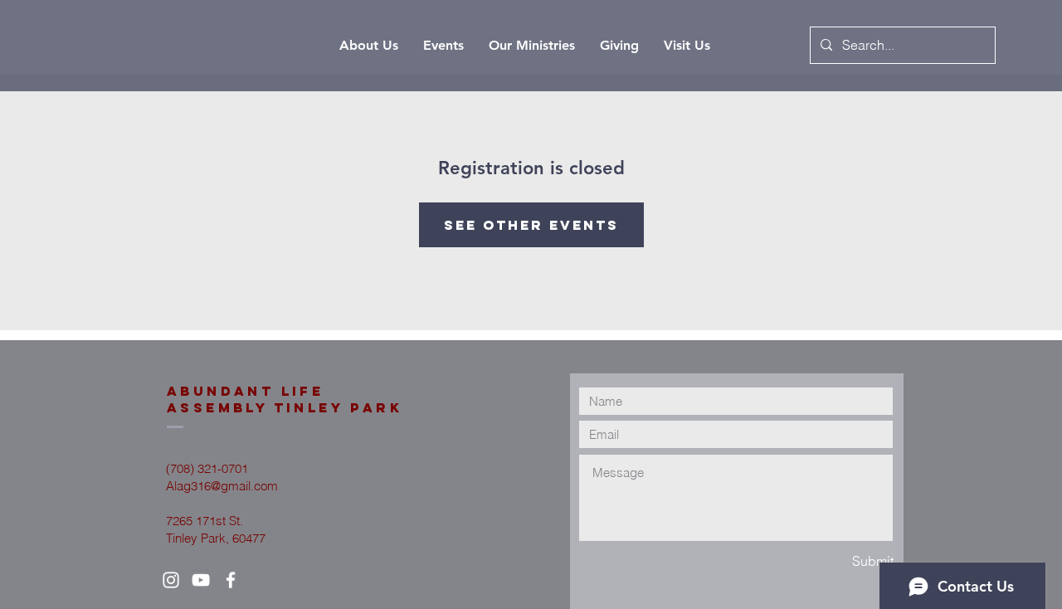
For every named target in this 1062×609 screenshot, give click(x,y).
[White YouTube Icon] (201, 580)
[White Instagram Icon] (171, 580)
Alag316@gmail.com (222, 486)
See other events (531, 225)
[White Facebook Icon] (230, 580)
